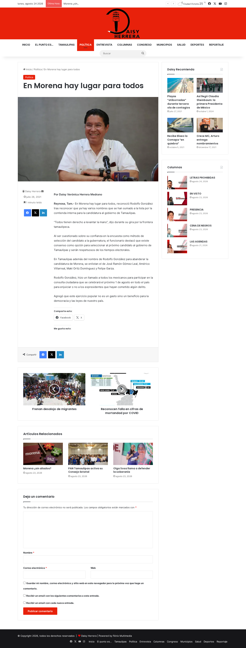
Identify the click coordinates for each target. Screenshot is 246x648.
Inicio (26, 44)
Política (85, 44)
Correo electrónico (35, 567)
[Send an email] (42, 191)
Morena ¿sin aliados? (75, 3)
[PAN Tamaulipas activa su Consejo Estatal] (88, 454)
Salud (181, 44)
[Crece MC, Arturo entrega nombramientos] (210, 125)
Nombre (28, 552)
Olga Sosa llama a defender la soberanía (131, 470)
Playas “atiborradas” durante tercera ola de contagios (178, 101)
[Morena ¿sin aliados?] (43, 454)
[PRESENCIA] (177, 214)
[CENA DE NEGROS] (177, 230)
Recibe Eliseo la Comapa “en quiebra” (177, 139)
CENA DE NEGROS (201, 225)
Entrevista (104, 44)
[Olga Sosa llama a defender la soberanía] (133, 454)
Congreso (144, 44)
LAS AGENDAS (198, 241)
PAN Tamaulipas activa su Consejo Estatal (85, 470)
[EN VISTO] (177, 198)
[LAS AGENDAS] (177, 246)
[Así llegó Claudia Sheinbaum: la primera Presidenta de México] (210, 85)
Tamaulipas (66, 44)
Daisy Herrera (33, 191)
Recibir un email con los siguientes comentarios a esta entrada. (62, 595)
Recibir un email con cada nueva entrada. (50, 602)
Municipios (164, 44)
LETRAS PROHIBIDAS (202, 177)
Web (93, 567)
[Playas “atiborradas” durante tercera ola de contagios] (180, 85)
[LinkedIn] (43, 212)
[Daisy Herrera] (123, 23)
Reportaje (216, 44)
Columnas (124, 44)
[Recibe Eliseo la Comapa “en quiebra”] (180, 125)
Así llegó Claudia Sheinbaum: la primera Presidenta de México (209, 101)
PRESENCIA (196, 209)
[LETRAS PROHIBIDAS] (177, 182)
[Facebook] (27, 212)
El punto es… (44, 44)
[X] (35, 212)
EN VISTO (195, 193)
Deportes (197, 44)
